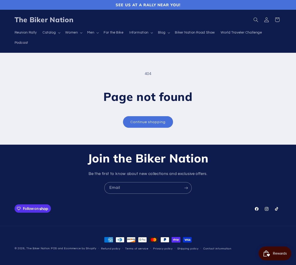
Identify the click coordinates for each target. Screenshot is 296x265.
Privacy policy (163, 248)
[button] (51, 33)
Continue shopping (148, 122)
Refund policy (110, 248)
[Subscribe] (186, 187)
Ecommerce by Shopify (80, 248)
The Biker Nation (38, 248)
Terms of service (136, 248)
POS (54, 248)
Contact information (217, 248)
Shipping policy (187, 248)
